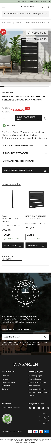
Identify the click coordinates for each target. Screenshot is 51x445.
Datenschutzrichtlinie (37, 389)
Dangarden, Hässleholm (11, 407)
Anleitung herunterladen (18, 170)
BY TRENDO (32, 443)
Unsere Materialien (9, 382)
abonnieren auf (12, 337)
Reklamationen (34, 386)
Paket (18, 22)
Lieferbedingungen (35, 379)
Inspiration (6, 386)
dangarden (26, 6)
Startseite (7, 22)
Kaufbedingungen (35, 376)
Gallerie (5, 389)
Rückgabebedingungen (37, 382)
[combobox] (25, 14)
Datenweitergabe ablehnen (39, 392)
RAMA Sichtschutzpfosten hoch (12, 218)
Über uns (5, 376)
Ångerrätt (32, 395)
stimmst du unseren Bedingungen (34, 342)
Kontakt (5, 379)
